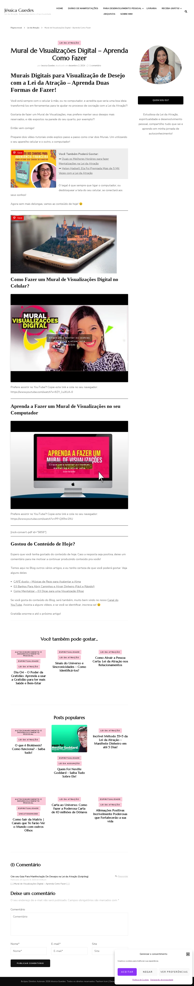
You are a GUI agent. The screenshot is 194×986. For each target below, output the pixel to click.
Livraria (152, 8)
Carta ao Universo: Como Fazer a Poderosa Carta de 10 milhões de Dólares (69, 808)
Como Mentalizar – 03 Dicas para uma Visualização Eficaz (49, 591)
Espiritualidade (28, 661)
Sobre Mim (126, 14)
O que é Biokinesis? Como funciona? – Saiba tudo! (28, 749)
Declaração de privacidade (161, 980)
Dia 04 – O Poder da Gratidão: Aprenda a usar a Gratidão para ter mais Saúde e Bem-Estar (28, 677)
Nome (15, 944)
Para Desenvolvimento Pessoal (122, 8)
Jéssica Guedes (19, 10)
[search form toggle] (186, 11)
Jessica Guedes (48, 65)
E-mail (56, 944)
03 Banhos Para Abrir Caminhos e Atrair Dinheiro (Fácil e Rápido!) (54, 586)
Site (94, 944)
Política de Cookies (140, 980)
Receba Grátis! (170, 8)
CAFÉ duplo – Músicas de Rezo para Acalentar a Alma (47, 581)
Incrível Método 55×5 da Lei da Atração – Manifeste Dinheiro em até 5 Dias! (110, 741)
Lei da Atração (69, 43)
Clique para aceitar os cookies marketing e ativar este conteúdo (69, 339)
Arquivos (109, 14)
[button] (187, 954)
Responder (123, 876)
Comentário (18, 909)
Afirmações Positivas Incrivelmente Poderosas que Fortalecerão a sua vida (110, 816)
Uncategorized (28, 814)
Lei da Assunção (69, 763)
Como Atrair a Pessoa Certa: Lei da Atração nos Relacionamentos (110, 661)
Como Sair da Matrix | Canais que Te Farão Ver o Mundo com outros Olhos (28, 825)
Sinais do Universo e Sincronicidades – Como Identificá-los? (69, 666)
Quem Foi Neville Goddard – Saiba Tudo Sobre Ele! (69, 772)
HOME (59, 8)
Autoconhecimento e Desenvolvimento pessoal (28, 654)
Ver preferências (174, 971)
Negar (147, 971)
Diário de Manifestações (83, 8)
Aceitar (127, 971)
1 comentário (95, 65)
